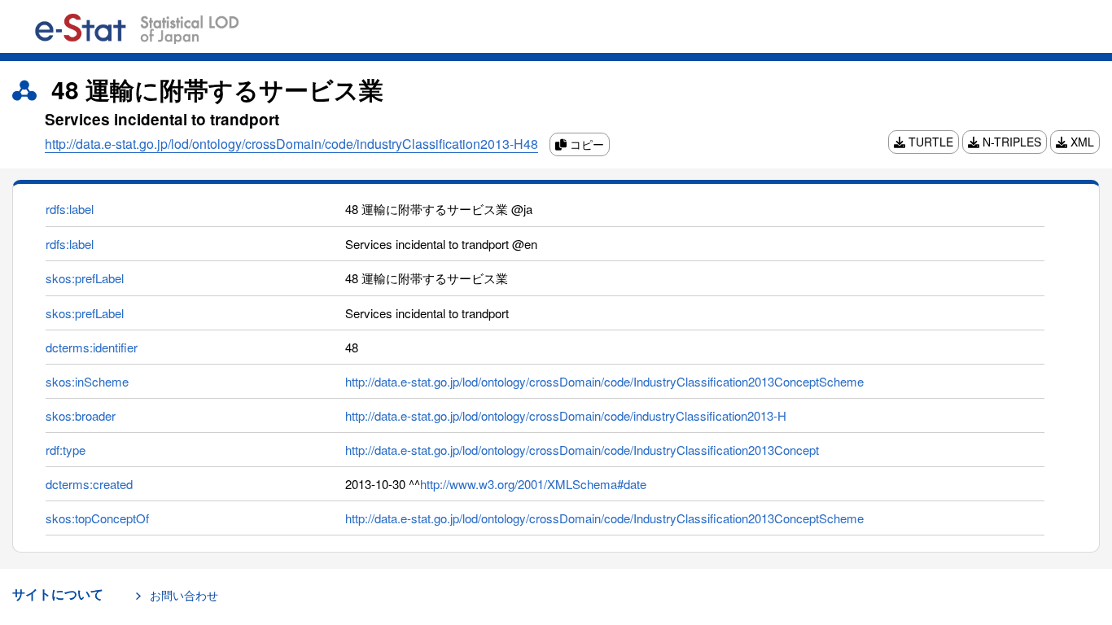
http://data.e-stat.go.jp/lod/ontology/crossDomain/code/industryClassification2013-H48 (291, 143)
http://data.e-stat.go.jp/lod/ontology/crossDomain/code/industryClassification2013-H (565, 415)
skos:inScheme (87, 381)
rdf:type (65, 449)
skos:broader (81, 415)
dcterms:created (89, 483)
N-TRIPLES (1010, 141)
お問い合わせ (184, 595)
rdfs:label (70, 208)
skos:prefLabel (85, 277)
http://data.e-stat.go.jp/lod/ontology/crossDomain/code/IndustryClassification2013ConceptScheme (604, 381)
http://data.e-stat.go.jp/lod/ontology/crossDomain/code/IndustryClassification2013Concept (582, 449)
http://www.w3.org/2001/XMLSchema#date (533, 483)
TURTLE (929, 141)
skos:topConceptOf (97, 518)
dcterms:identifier (92, 347)
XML (1080, 141)
